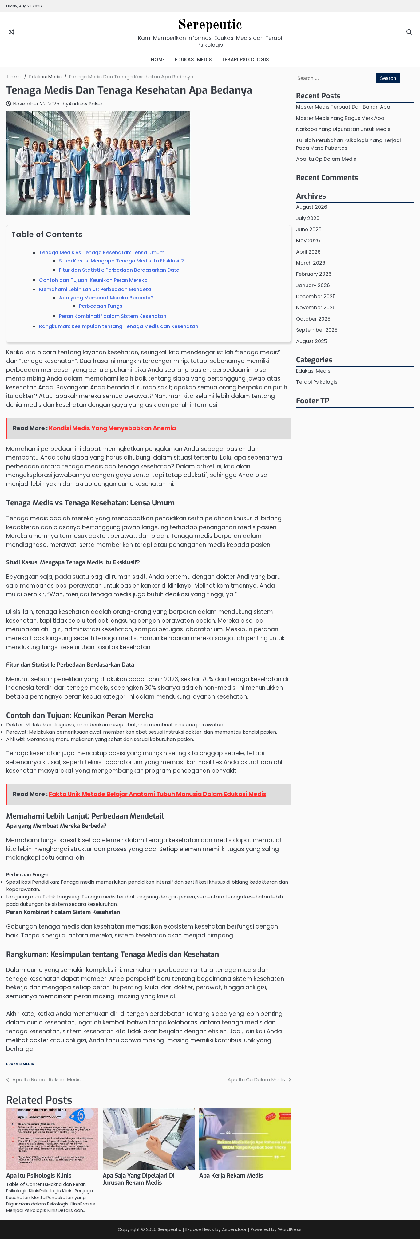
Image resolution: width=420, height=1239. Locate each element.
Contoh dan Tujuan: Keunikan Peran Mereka (93, 280)
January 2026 (313, 285)
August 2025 (311, 341)
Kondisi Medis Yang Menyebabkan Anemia (112, 428)
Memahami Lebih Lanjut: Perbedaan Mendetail (96, 289)
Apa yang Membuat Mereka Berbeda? (106, 297)
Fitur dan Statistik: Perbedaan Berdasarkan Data (119, 270)
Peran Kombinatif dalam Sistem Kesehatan (112, 316)
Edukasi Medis (20, 1064)
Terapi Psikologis (316, 381)
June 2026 (309, 229)
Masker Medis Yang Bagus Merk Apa (340, 117)
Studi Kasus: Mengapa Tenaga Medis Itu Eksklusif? (121, 260)
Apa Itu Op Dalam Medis (326, 158)
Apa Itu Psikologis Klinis (39, 1175)
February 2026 (313, 274)
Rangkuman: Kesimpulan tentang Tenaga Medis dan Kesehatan (118, 326)
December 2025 (316, 296)
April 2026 (308, 251)
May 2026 (308, 240)
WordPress (290, 1229)
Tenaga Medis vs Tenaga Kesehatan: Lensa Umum (101, 252)
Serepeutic (210, 25)
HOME (158, 59)
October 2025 (313, 318)
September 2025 (317, 329)
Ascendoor (234, 1229)
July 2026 (307, 218)
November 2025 (316, 307)
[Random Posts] (11, 32)
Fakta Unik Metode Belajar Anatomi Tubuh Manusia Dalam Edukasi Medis (157, 794)
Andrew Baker (86, 103)
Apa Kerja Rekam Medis (231, 1175)
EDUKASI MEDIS (193, 59)
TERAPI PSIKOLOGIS (245, 59)
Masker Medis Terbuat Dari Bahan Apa (343, 106)
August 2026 (311, 207)
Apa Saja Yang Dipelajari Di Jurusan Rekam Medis (139, 1179)
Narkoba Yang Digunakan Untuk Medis (343, 128)
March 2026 (310, 262)
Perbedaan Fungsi (101, 306)
